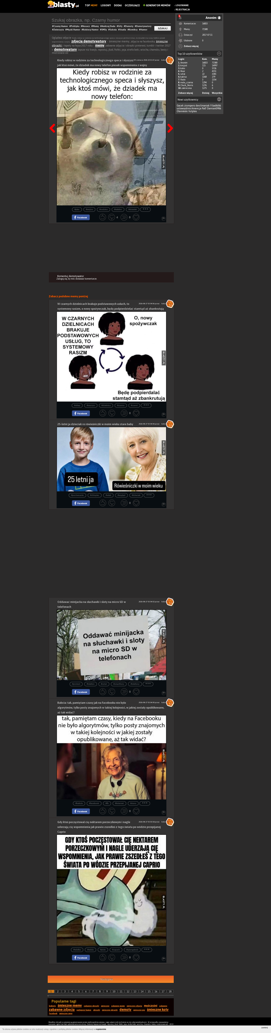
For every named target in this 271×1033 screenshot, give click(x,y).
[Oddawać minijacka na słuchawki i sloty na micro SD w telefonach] (111, 644)
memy (99, 45)
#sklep (77, 405)
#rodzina (103, 209)
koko (182, 68)
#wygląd (121, 495)
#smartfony (118, 684)
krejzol (183, 65)
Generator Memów (157, 5)
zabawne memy (118, 1006)
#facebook (94, 803)
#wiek (108, 495)
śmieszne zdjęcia (134, 1006)
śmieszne (105, 1006)
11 (121, 991)
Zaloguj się (61, 278)
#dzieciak (136, 495)
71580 (205, 29)
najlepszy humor (84, 1010)
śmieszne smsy (65, 1013)
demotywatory (65, 49)
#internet (119, 803)
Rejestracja (183, 9)
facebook (53, 1013)
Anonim (183, 62)
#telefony (135, 684)
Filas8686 (215, 105)
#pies (76, 209)
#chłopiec (94, 495)
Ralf (204, 108)
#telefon (118, 209)
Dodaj (118, 5)
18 (170, 991)
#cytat (104, 684)
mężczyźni (150, 1005)
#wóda (90, 950)
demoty (125, 1009)
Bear (182, 71)
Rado (183, 79)
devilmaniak (203, 105)
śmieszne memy (70, 1005)
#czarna (120, 405)
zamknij (264, 1028)
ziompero (189, 105)
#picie (103, 950)
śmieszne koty (158, 1009)
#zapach (116, 950)
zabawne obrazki (91, 1006)
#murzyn (91, 405)
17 (163, 991)
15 (149, 991)
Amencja (196, 108)
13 (135, 991)
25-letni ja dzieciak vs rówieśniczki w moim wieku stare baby (95, 424)
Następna (169, 120)
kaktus (183, 77)
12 (128, 991)
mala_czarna (186, 82)
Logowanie (182, 5)
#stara (133, 803)
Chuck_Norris (186, 85)
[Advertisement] (111, 247)
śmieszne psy (139, 1010)
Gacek (180, 105)
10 (114, 991)
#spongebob (132, 950)
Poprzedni (53, 120)
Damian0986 (214, 108)
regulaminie (101, 1029)
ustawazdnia (184, 108)
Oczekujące (132, 5)
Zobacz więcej (191, 46)
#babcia (79, 803)
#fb (107, 803)
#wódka (77, 950)
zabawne (163, 1006)
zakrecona (186, 88)
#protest (76, 684)
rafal (182, 74)
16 (156, 991)
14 (142, 991)
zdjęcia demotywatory (88, 41)
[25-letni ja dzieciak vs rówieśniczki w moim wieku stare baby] (111, 459)
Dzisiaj (205, 93)
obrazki (96, 1010)
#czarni (134, 405)
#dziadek (132, 209)
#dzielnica (106, 405)
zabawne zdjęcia (62, 1009)
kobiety (52, 1006)
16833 (205, 23)
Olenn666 (182, 111)
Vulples (192, 111)
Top (91, 5)
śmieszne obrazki (110, 1010)
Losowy (106, 5)
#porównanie (77, 495)
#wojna (89, 209)
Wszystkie (217, 93)
